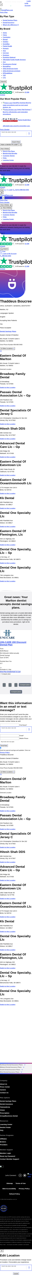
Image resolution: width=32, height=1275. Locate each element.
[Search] (2, 189)
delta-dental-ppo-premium (11, 71)
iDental (5, 39)
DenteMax (6, 44)
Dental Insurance (8, 22)
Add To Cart (16, 671)
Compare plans (25, 684)
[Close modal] (2, 1250)
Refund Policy (14, 1194)
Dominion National (9, 57)
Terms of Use (21, 1183)
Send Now (4, 745)
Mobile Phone (23, 738)
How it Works (5, 148)
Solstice (5, 41)
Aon (4, 62)
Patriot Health (7, 46)
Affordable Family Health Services (14, 59)
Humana (6, 48)
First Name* (23, 725)
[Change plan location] (1, 4)
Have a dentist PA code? (9, 144)
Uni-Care (6, 53)
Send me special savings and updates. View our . (15, 751)
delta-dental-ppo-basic (10, 68)
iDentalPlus (7, 66)
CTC (4, 77)
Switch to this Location (7, 387)
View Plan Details (6, 671)
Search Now (16, 142)
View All (3, 81)
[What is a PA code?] (20, 144)
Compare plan (6, 674)
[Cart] (5, 190)
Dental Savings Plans (10, 20)
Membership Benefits (10, 153)
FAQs (5, 158)
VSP (4, 75)
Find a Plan (4, 12)
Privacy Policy (5, 752)
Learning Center (8, 160)
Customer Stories (9, 156)
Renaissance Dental (9, 64)
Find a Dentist (4, 129)
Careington (6, 37)
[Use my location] (29, 134)
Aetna (5, 33)
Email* (21, 735)
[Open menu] (0, 8)
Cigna (5, 35)
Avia (4, 50)
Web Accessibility (9, 1189)
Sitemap (9, 1183)
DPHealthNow (7, 73)
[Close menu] (2, 192)
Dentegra (6, 55)
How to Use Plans (9, 151)
